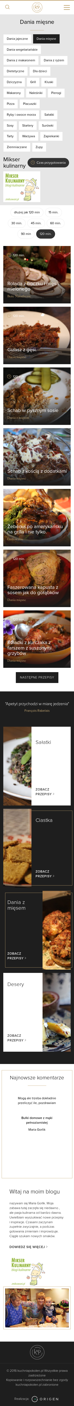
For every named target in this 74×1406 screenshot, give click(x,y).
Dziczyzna (14, 82)
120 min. (46, 234)
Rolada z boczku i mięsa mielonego (33, 286)
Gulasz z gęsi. (22, 350)
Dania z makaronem (21, 60)
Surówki (47, 126)
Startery (27, 126)
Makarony (14, 93)
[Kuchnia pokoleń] (37, 7)
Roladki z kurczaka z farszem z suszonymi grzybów (29, 648)
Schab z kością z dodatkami (37, 471)
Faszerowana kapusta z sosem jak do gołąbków (33, 590)
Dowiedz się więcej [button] (27, 1247)
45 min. (36, 223)
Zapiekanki (51, 136)
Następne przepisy (37, 677)
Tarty (10, 136)
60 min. (55, 223)
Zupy (39, 147)
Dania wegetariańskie (22, 50)
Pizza (10, 104)
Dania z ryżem (54, 60)
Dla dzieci (40, 71)
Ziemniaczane (17, 147)
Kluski (49, 82)
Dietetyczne (15, 71)
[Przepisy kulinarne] (21, 186)
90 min (26, 234)
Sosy (10, 126)
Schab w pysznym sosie (33, 410)
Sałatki (49, 115)
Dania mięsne (46, 39)
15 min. (53, 212)
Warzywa (28, 136)
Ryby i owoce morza (21, 115)
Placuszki (29, 104)
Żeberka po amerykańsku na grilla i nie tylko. (35, 529)
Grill (33, 82)
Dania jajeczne (17, 39)
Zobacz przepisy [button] (44, 791)
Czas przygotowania (51, 163)
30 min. (16, 223)
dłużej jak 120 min (27, 212)
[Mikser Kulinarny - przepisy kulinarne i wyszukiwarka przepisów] (27, 1271)
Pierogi (56, 93)
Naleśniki (36, 93)
